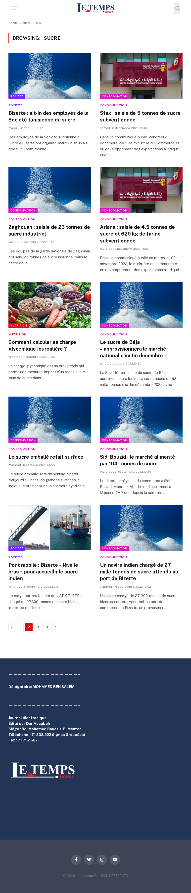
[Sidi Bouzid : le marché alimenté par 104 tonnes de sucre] (141, 420)
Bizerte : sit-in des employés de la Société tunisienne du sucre (48, 116)
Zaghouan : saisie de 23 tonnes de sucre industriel (49, 230)
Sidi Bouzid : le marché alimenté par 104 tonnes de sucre (137, 460)
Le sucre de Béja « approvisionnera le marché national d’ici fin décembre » (133, 349)
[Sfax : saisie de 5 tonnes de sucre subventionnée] (141, 76)
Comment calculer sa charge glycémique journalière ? (42, 345)
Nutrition (18, 325)
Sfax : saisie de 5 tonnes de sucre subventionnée (140, 116)
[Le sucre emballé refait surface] (49, 420)
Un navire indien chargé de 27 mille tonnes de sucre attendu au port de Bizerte (139, 571)
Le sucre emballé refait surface (45, 457)
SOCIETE (16, 96)
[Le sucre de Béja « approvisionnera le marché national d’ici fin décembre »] (141, 305)
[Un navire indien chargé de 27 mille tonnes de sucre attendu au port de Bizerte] (141, 528)
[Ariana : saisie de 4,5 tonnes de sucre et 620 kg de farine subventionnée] (141, 190)
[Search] (177, 8)
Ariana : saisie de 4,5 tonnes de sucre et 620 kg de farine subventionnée (137, 234)
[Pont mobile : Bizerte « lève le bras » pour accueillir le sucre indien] (49, 528)
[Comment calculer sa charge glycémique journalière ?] (49, 305)
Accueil (13, 23)
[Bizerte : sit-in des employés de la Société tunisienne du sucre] (49, 76)
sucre (26, 23)
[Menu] (14, 8)
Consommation (114, 96)
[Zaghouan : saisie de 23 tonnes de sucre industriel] (49, 190)
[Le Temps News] (95, 8)
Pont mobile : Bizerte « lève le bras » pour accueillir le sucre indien (43, 571)
